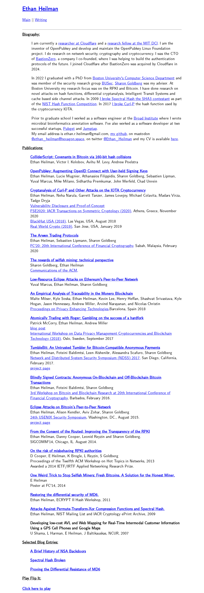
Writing (41, 20)
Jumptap (90, 128)
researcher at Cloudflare (77, 43)
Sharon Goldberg (128, 83)
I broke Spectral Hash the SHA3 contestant (135, 99)
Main (26, 20)
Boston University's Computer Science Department (134, 78)
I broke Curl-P (123, 104)
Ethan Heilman (40, 8)
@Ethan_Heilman (118, 139)
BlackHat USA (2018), (48, 221)
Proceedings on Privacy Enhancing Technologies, (69, 309)
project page (40, 368)
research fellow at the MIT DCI (133, 43)
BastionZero (46, 59)
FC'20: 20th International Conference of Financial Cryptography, (82, 246)
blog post (37, 328)
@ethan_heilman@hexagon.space (57, 139)
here (174, 139)
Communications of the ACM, (54, 270)
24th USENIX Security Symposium (58, 417)
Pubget (69, 128)
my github (118, 134)
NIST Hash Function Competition (69, 104)
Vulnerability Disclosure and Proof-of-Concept (67, 206)
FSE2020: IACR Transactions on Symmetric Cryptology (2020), (81, 211)
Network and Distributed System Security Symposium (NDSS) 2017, (85, 358)
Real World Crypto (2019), (51, 226)
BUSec (107, 83)
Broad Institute (146, 118)
